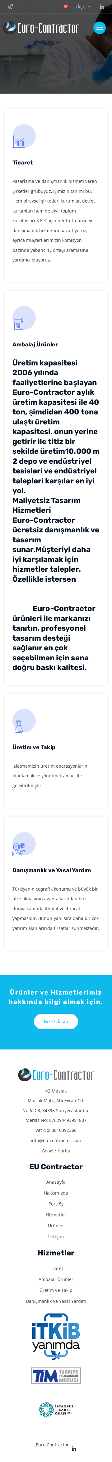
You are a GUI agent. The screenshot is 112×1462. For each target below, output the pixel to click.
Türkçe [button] (77, 6)
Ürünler (56, 1226)
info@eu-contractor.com (56, 1140)
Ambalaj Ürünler (56, 1279)
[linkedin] (100, 6)
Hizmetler (56, 1215)
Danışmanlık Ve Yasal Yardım (56, 1301)
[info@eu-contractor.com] (11, 6)
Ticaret (56, 1268)
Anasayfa (55, 1182)
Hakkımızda (56, 1193)
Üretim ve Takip (56, 1290)
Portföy (56, 1204)
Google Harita (56, 1151)
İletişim (55, 1237)
